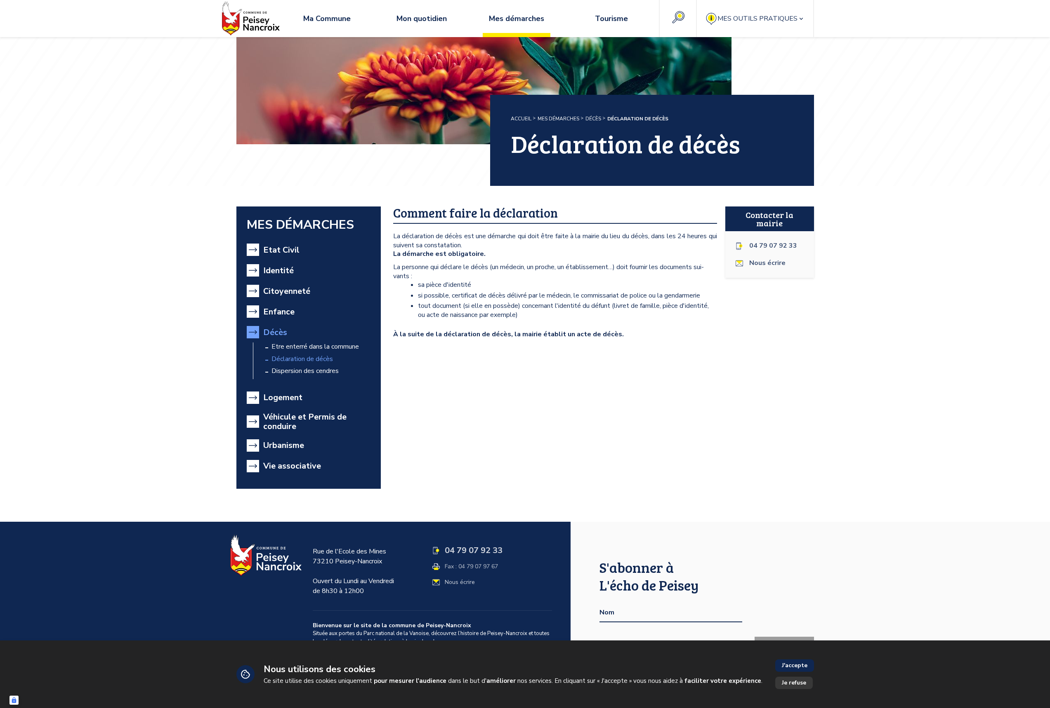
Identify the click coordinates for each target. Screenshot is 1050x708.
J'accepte (794, 665)
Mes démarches (558, 118)
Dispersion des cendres (305, 371)
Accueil (521, 118)
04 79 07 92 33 (773, 245)
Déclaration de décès (302, 359)
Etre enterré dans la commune (315, 346)
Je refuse (794, 683)
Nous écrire (460, 582)
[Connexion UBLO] (14, 700)
